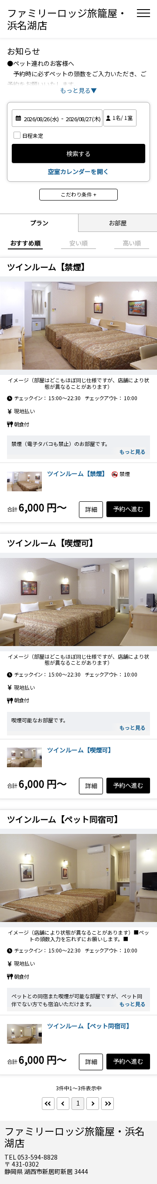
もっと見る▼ (78, 90)
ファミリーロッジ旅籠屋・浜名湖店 (67, 18)
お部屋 (118, 222)
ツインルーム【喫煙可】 (80, 749)
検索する (78, 153)
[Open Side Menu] (143, 13)
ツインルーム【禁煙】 (77, 473)
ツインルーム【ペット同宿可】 (90, 1025)
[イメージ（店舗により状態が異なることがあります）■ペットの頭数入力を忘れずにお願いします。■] (78, 878)
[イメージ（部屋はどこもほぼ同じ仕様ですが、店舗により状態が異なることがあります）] (78, 325)
